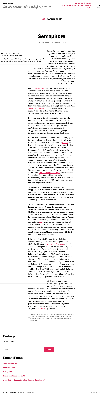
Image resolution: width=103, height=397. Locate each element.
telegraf (62, 318)
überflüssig (42, 309)
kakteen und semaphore (57, 316)
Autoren (80, 8)
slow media (8, 3)
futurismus (66, 314)
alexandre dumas (35, 314)
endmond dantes (57, 314)
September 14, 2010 (60, 42)
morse (50, 318)
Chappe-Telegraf (38, 88)
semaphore (56, 318)
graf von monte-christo (42, 316)
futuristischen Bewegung (54, 244)
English (89, 8)
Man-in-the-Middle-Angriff (49, 173)
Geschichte (40, 30)
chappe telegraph (46, 314)
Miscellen (63, 30)
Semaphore (51, 36)
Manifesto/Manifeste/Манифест (72, 5)
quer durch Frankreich (37, 108)
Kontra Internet (9, 368)
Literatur (55, 30)
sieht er (65, 143)
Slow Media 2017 (10, 363)
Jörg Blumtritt (45, 42)
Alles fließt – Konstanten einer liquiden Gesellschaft (24, 380)
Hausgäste (7, 372)
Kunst (47, 30)
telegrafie (68, 318)
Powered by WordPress (26, 392)
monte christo (43, 318)
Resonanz (88, 5)
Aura (41, 222)
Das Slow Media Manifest (83, 3)
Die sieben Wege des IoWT (14, 376)
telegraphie (33, 320)
